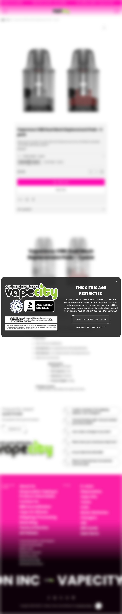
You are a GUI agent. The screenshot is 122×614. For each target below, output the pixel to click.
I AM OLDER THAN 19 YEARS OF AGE (91, 319)
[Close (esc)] (116, 281)
